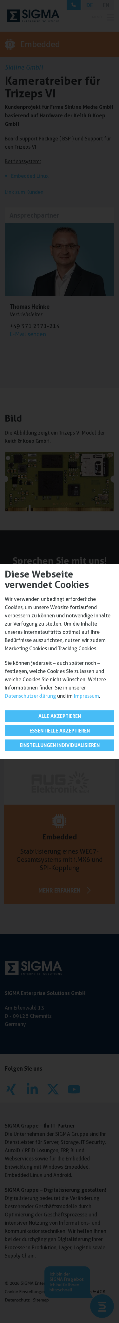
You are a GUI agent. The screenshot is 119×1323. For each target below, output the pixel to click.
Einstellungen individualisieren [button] (60, 745)
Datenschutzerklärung (30, 696)
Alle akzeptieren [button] (59, 716)
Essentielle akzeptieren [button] (60, 730)
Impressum (86, 696)
